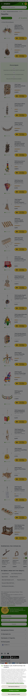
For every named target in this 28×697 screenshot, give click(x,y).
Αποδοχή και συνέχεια (14, 690)
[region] (14, 680)
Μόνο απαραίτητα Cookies (14, 694)
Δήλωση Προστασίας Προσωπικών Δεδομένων (15, 683)
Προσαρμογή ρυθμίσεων (14, 686)
